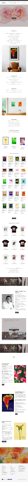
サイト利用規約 (12, 470)
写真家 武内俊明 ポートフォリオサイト (14, 329)
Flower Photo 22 (4, 3)
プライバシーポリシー (13, 473)
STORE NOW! (14, 18)
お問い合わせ (12, 474)
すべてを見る (14, 218)
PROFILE (17, 312)
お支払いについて (4, 467)
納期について (3, 470)
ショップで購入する (6, 235)
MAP (3, 384)
